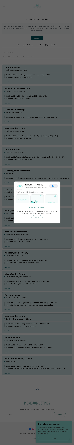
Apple (37, 218)
